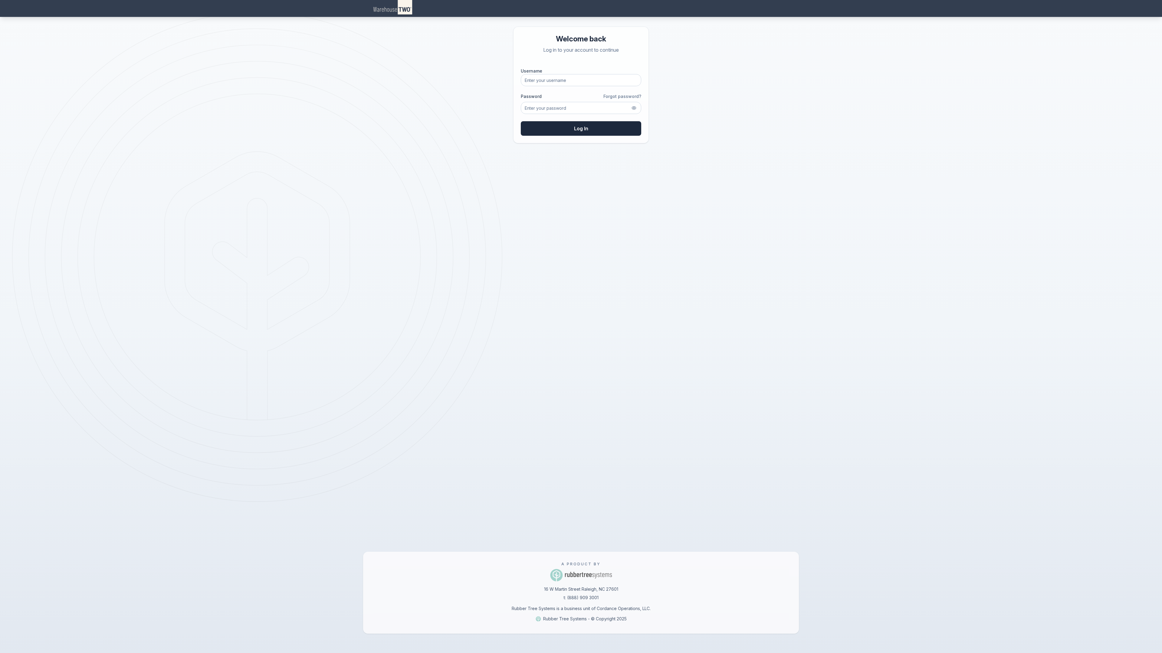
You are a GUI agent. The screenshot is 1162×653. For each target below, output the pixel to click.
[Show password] (634, 108)
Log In (581, 128)
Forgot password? (622, 96)
